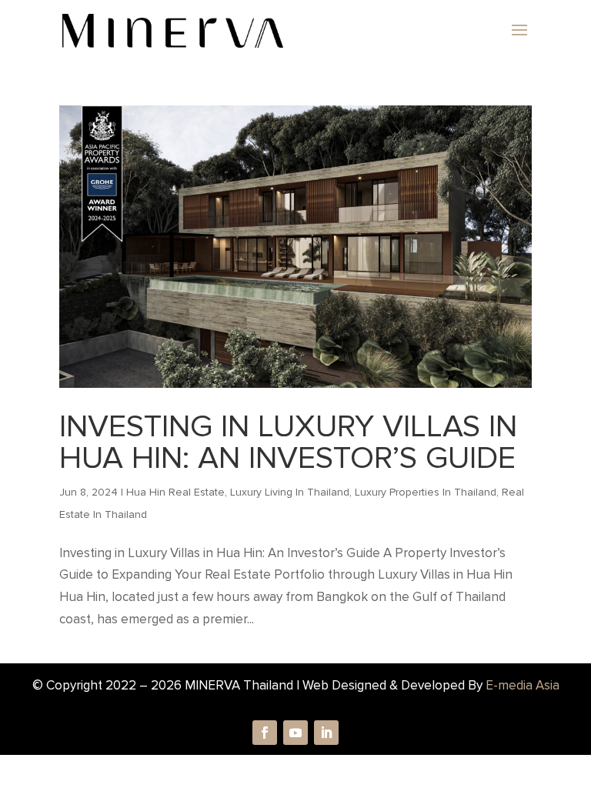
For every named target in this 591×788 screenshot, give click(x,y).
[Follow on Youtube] (295, 732)
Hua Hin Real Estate (175, 492)
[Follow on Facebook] (264, 732)
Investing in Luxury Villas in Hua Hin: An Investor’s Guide (288, 442)
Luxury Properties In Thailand (425, 492)
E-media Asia (522, 685)
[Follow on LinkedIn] (326, 732)
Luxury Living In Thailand (289, 492)
